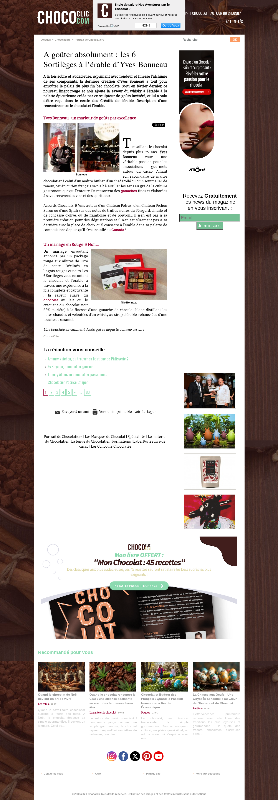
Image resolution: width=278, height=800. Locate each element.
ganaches (129, 191)
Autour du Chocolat (226, 13)
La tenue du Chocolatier (90, 441)
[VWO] (114, 25)
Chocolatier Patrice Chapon (67, 382)
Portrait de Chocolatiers (89, 39)
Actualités (234, 21)
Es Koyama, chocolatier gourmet (71, 366)
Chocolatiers (63, 39)
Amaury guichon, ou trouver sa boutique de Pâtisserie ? (88, 359)
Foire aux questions (207, 773)
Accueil (46, 39)
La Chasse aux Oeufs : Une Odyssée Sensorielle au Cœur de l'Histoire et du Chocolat (215, 699)
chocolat (52, 300)
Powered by (104, 25)
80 (88, 392)
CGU (97, 773)
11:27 (52, 704)
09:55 (120, 713)
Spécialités (137, 437)
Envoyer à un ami (75, 412)
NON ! (146, 25)
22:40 (206, 708)
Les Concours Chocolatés (111, 446)
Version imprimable (115, 412)
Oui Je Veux (170, 25)
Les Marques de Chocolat (105, 437)
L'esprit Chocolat (193, 13)
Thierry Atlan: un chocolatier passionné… (77, 374)
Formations (121, 441)
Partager (148, 412)
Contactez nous (53, 773)
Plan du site (153, 773)
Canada (118, 230)
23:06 (154, 713)
